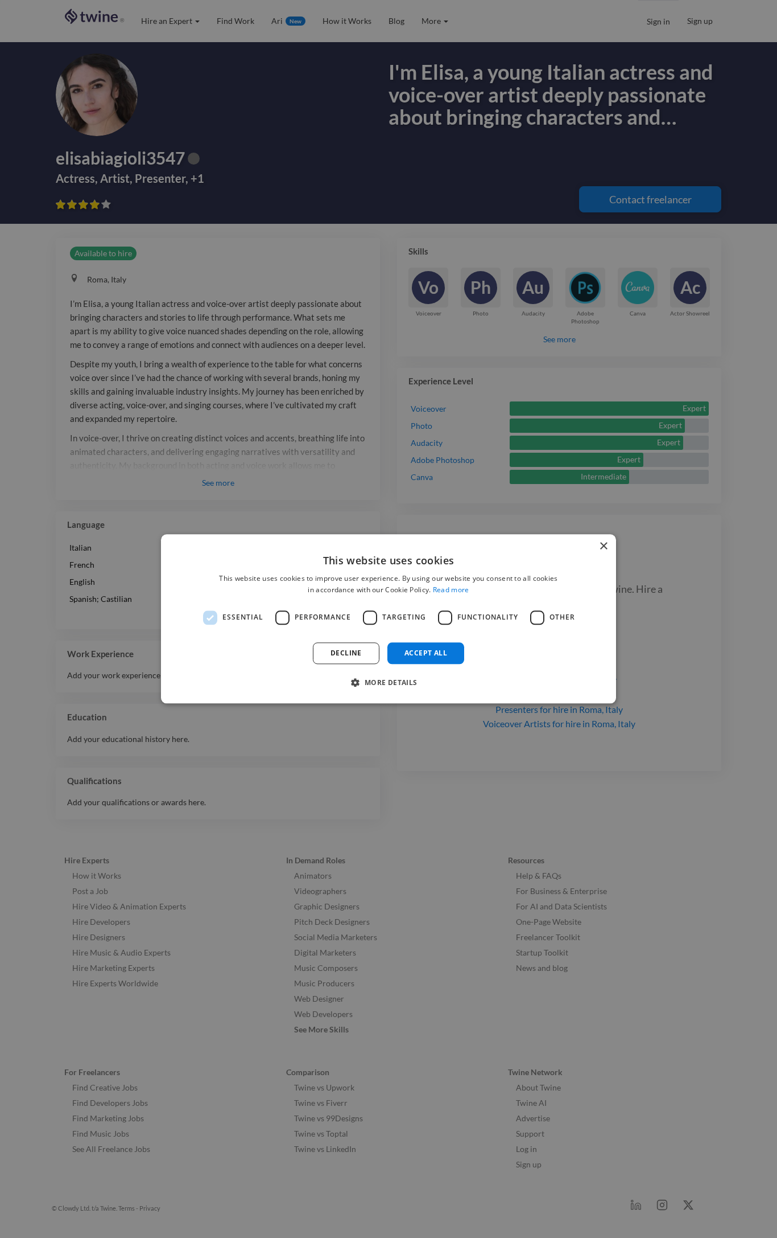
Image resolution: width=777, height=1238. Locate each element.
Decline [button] (346, 653)
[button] (388, 683)
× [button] (603, 546)
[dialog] (388, 618)
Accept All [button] (425, 653)
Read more (451, 590)
